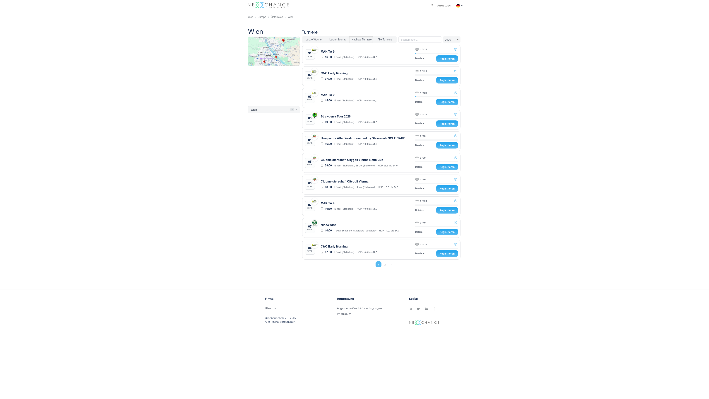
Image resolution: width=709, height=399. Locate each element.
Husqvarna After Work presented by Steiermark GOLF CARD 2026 (367, 138)
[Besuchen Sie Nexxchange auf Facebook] (434, 309)
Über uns (270, 308)
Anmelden (443, 5)
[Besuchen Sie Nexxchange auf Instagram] (410, 309)
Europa (262, 17)
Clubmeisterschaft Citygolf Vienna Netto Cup (352, 160)
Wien (291, 17)
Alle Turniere (385, 39)
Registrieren (447, 58)
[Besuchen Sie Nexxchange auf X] (418, 309)
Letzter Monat (337, 39)
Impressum (344, 314)
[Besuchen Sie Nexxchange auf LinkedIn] (426, 309)
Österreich (277, 17)
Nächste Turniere (362, 39)
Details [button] (419, 58)
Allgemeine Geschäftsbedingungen (359, 308)
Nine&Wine (328, 225)
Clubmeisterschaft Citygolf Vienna (345, 181)
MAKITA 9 (328, 51)
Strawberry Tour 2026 (336, 116)
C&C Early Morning (334, 73)
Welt (250, 17)
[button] (293, 109)
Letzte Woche (314, 39)
